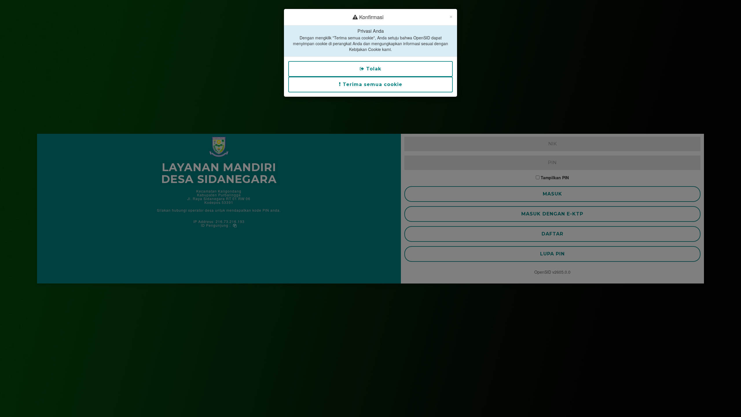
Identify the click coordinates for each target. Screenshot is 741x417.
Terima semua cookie (371, 84)
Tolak (372, 69)
